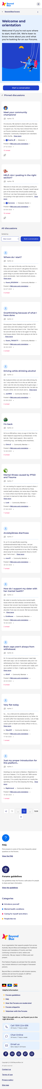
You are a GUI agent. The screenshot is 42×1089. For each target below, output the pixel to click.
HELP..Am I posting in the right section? (20, 176)
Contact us (6, 1069)
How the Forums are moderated (18, 1003)
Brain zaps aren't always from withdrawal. (19, 647)
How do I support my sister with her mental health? (20, 589)
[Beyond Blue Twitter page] (25, 1055)
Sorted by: (5, 234)
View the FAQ (7, 856)
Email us (15, 1044)
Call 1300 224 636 (19, 1025)
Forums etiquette (13, 1007)
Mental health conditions (14, 909)
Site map (5, 1085)
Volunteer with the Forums (16, 1011)
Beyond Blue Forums (9, 4)
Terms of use (7, 1075)
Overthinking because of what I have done (20, 314)
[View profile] (20, 108)
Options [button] (38, 11)
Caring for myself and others (16, 914)
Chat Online (17, 1035)
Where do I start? (13, 257)
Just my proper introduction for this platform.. (20, 761)
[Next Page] (21, 816)
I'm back (8, 424)
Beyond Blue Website (11, 937)
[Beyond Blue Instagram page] (18, 1055)
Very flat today (11, 705)
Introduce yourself (11, 904)
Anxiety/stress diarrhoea (16, 533)
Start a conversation (21, 88)
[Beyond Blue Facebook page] (5, 1055)
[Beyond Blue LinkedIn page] (32, 1055)
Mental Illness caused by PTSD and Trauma (20, 476)
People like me (10, 919)
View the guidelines (10, 888)
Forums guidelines (13, 995)
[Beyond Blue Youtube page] (12, 1055)
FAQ (7, 999)
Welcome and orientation (19, 144)
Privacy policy (7, 1080)
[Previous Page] (6, 811)
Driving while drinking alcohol (20, 371)
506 (36, 811)
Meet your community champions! (15, 113)
